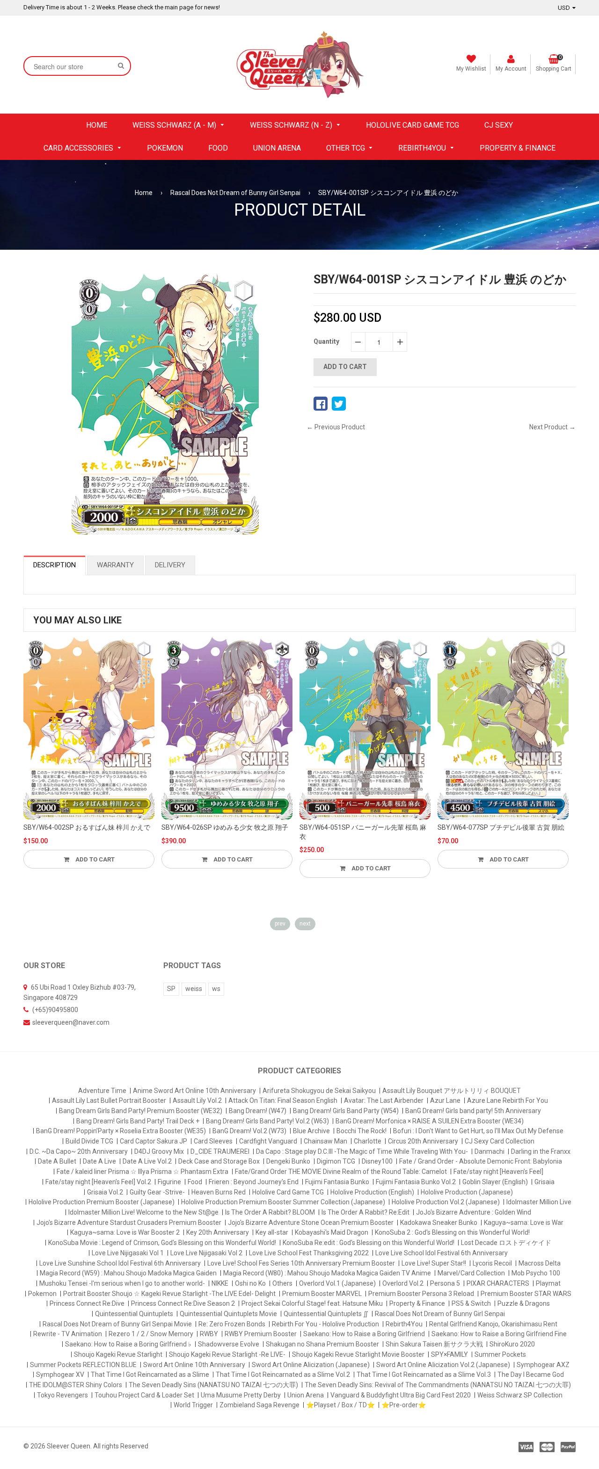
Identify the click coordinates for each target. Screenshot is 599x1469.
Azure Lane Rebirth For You (507, 1100)
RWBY (209, 1334)
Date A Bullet (57, 1161)
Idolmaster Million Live (538, 1202)
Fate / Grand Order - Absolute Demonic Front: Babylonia (480, 1161)
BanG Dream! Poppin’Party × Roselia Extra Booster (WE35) (121, 1131)
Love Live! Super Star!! (434, 1263)
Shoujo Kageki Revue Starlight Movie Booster (358, 1354)
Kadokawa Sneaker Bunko (438, 1222)
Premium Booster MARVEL (322, 1293)
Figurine (169, 1182)
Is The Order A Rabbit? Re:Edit (365, 1212)
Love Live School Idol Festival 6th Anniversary (441, 1253)
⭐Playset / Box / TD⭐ (340, 1405)
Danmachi (489, 1151)
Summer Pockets (500, 1354)
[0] (321, 404)
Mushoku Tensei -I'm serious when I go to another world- (122, 1283)
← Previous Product (336, 427)
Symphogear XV (60, 1374)
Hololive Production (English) (372, 1192)
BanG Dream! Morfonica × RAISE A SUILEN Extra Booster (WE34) (430, 1121)
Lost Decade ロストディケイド (506, 1242)
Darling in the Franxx (540, 1151)
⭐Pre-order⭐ (403, 1405)
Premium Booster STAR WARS (526, 1293)
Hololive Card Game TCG (288, 1192)
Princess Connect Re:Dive (87, 1303)
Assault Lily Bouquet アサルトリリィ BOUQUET (451, 1090)
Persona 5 (445, 1283)
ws (216, 988)
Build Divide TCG (89, 1141)
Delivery (170, 565)
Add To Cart (94, 859)
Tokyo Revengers (62, 1395)
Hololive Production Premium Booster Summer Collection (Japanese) (283, 1202)
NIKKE (220, 1283)
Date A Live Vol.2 (147, 1161)
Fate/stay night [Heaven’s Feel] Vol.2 (98, 1182)
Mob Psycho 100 (535, 1273)
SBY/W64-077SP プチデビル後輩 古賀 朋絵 (501, 827)
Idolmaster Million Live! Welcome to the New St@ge (143, 1212)
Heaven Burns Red (218, 1192)
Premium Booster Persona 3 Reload (421, 1293)
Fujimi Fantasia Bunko (337, 1182)
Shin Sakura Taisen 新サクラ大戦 (434, 1344)
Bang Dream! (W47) (257, 1110)
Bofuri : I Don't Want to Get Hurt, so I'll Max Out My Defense (478, 1131)
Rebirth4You (404, 1324)
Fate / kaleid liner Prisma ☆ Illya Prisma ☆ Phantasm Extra (142, 1171)
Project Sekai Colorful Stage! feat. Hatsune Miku (312, 1303)
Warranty (115, 565)
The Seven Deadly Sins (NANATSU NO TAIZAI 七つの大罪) (213, 1385)
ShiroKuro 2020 (512, 1344)
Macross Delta (540, 1263)
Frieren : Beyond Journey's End (254, 1182)
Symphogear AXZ (543, 1364)
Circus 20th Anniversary (423, 1141)
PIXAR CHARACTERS (498, 1283)
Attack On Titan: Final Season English (282, 1100)
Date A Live (99, 1161)
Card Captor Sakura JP (153, 1141)
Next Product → (552, 427)
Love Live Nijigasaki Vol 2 (206, 1253)
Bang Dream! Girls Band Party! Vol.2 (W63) (267, 1121)
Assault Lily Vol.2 (197, 1100)
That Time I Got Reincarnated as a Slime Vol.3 (424, 1374)
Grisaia (544, 1182)
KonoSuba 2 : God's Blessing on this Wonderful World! (452, 1232)
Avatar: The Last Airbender (384, 1100)
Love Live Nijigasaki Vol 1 (128, 1253)
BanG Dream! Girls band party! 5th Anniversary (473, 1110)
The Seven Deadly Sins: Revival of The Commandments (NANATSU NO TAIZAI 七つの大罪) (438, 1385)
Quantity (326, 341)
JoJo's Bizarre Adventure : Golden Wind (473, 1212)
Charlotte (367, 1141)
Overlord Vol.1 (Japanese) (337, 1283)
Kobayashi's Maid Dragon (331, 1232)
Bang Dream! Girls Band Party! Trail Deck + (137, 1121)
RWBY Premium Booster (261, 1334)
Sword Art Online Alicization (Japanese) (311, 1364)
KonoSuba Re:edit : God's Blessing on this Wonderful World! (368, 1242)
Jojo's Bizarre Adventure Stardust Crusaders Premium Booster (129, 1222)
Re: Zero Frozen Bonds (231, 1324)
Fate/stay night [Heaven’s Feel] (498, 1171)
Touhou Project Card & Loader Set (144, 1395)
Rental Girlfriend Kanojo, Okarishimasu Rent (493, 1324)
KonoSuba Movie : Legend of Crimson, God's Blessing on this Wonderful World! (162, 1242)
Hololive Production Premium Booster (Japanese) (102, 1202)
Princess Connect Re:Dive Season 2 (183, 1303)
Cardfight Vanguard (268, 1141)
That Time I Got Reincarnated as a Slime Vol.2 (283, 1374)
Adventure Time (102, 1090)
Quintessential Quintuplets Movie (228, 1313)
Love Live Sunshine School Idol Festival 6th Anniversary (120, 1263)
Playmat (548, 1283)
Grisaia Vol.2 (105, 1192)
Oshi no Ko (250, 1283)
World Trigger (193, 1405)
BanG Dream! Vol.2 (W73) (249, 1131)
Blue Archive (311, 1131)
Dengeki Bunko (288, 1161)
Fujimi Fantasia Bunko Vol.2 (416, 1182)
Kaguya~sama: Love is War (523, 1222)
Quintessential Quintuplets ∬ (326, 1313)
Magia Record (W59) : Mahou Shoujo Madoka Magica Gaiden (128, 1273)
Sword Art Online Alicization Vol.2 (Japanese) (443, 1364)
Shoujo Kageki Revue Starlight (118, 1354)
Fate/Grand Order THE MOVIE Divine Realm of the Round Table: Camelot (341, 1171)
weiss (193, 988)
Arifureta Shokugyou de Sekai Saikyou (319, 1090)
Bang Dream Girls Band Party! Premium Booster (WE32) (140, 1110)
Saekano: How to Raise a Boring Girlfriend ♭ (128, 1344)
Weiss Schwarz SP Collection (519, 1395)
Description (54, 565)
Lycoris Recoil (492, 1263)
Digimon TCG (336, 1161)
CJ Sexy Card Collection (499, 1141)
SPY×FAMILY (449, 1354)
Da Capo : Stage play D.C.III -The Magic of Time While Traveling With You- (362, 1151)
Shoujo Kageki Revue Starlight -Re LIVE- (227, 1354)
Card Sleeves (213, 1141)
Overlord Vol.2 (403, 1283)
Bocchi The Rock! (361, 1131)
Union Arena (305, 1395)
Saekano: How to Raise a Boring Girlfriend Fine (499, 1334)
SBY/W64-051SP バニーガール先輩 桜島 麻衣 (363, 832)
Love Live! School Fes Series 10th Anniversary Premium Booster (301, 1263)
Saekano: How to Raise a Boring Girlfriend (364, 1334)
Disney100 (377, 1161)
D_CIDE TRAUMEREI (219, 1151)
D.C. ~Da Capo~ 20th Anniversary (78, 1151)
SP (171, 988)
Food (195, 1182)
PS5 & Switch (471, 1303)
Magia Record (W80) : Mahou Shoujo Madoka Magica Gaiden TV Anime (327, 1273)
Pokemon (42, 1293)
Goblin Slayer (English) (495, 1182)
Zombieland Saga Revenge (259, 1405)
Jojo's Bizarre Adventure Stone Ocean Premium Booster (311, 1222)
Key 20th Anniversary (217, 1232)
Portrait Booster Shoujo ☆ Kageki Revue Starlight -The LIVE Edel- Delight (169, 1293)
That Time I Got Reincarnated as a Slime (150, 1374)
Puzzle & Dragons (523, 1303)
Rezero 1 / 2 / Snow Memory (151, 1334)
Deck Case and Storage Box (219, 1161)
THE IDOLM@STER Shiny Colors (75, 1385)
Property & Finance (417, 1303)
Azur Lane (445, 1100)
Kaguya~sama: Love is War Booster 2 (125, 1232)
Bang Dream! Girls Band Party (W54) (346, 1110)
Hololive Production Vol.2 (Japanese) (446, 1202)
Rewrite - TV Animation (67, 1334)
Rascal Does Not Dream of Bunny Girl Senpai (235, 192)
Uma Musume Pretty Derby (241, 1395)
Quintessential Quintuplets (134, 1313)
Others (282, 1283)
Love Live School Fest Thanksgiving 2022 (309, 1253)
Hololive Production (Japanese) (467, 1192)
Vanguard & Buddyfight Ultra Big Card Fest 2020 (400, 1395)
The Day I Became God (530, 1374)
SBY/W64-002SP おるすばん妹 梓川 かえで (86, 827)
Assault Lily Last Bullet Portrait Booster (109, 1100)
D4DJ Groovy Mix (159, 1151)
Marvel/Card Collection (471, 1273)
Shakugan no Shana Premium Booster (322, 1344)
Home (144, 192)
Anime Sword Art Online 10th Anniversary (194, 1090)
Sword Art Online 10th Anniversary (194, 1364)
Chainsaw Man (325, 1141)
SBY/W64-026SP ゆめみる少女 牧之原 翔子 (224, 827)
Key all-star (272, 1232)
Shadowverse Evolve (228, 1344)
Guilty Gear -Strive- (157, 1192)
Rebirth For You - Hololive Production (325, 1324)
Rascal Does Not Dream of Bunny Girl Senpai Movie (117, 1324)
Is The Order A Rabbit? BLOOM (270, 1212)
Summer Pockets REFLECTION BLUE (83, 1364)
